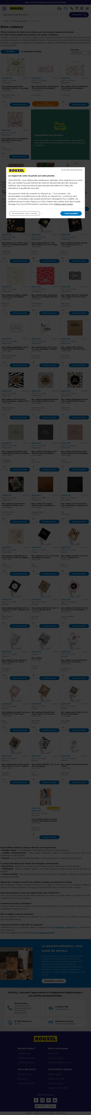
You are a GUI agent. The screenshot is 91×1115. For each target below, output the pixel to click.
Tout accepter (71, 213)
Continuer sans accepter (72, 170)
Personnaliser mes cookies (25, 213)
